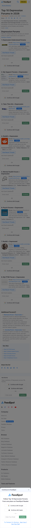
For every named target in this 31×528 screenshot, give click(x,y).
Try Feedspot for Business (11, 522)
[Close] (29, 490)
